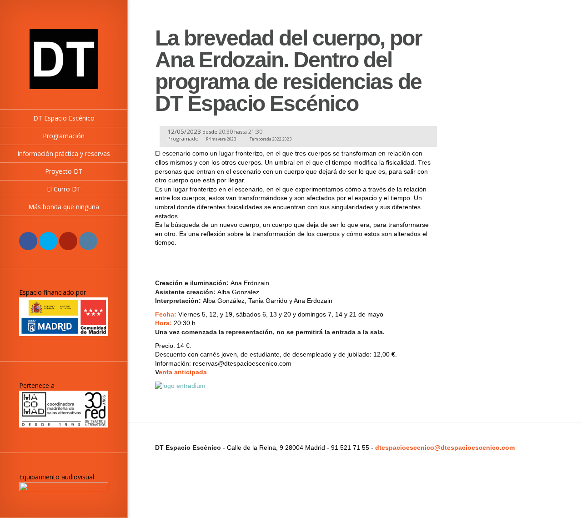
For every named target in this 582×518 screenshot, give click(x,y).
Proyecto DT (64, 171)
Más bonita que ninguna (63, 206)
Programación (64, 135)
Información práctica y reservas (63, 153)
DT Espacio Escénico (64, 118)
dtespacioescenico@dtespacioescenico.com (445, 447)
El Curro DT (64, 189)
